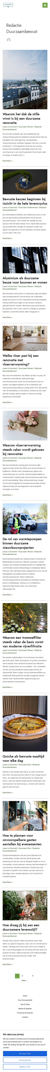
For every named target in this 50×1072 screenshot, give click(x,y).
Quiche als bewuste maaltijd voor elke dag (23, 758)
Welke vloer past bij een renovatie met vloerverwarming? (21, 360)
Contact (25, 1017)
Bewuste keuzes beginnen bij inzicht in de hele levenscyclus (25, 201)
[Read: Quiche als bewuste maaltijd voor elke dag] (25, 723)
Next (25, 980)
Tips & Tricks (25, 1004)
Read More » (8, 161)
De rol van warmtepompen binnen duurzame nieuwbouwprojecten (22, 543)
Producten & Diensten (25, 1013)
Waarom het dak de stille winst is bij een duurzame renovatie (21, 118)
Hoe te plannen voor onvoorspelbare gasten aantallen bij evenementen (22, 839)
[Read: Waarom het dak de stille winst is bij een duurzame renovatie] (25, 79)
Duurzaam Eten (25, 765)
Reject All (25, 1067)
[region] (25, 1051)
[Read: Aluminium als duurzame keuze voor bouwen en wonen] (25, 260)
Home (25, 996)
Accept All (25, 1054)
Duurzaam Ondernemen (28, 207)
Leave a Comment (10, 127)
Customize (25, 1060)
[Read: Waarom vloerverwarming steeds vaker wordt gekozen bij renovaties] (25, 425)
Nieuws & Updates (25, 1009)
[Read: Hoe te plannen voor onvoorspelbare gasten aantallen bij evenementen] (25, 816)
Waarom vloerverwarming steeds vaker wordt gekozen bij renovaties (23, 449)
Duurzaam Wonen (26, 127)
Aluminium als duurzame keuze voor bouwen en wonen (25, 280)
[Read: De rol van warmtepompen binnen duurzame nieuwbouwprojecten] (25, 519)
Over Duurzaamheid (25, 1000)
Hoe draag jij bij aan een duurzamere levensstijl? (21, 927)
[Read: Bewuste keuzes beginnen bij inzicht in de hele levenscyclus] (25, 182)
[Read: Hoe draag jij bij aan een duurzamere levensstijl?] (25, 905)
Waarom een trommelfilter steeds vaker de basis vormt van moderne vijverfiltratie (23, 642)
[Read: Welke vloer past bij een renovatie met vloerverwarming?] (25, 338)
